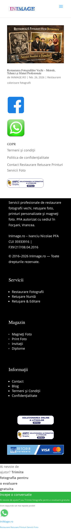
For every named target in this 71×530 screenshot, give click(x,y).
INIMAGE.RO (18, 77)
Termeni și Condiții (26, 391)
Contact (17, 381)
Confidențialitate (24, 395)
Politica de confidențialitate (28, 157)
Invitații (17, 343)
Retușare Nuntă (24, 296)
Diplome (18, 348)
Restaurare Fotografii (28, 292)
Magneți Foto (22, 334)
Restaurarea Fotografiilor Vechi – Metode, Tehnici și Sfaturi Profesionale (31, 71)
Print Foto (19, 339)
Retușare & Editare (26, 301)
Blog (15, 386)
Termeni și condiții (21, 150)
